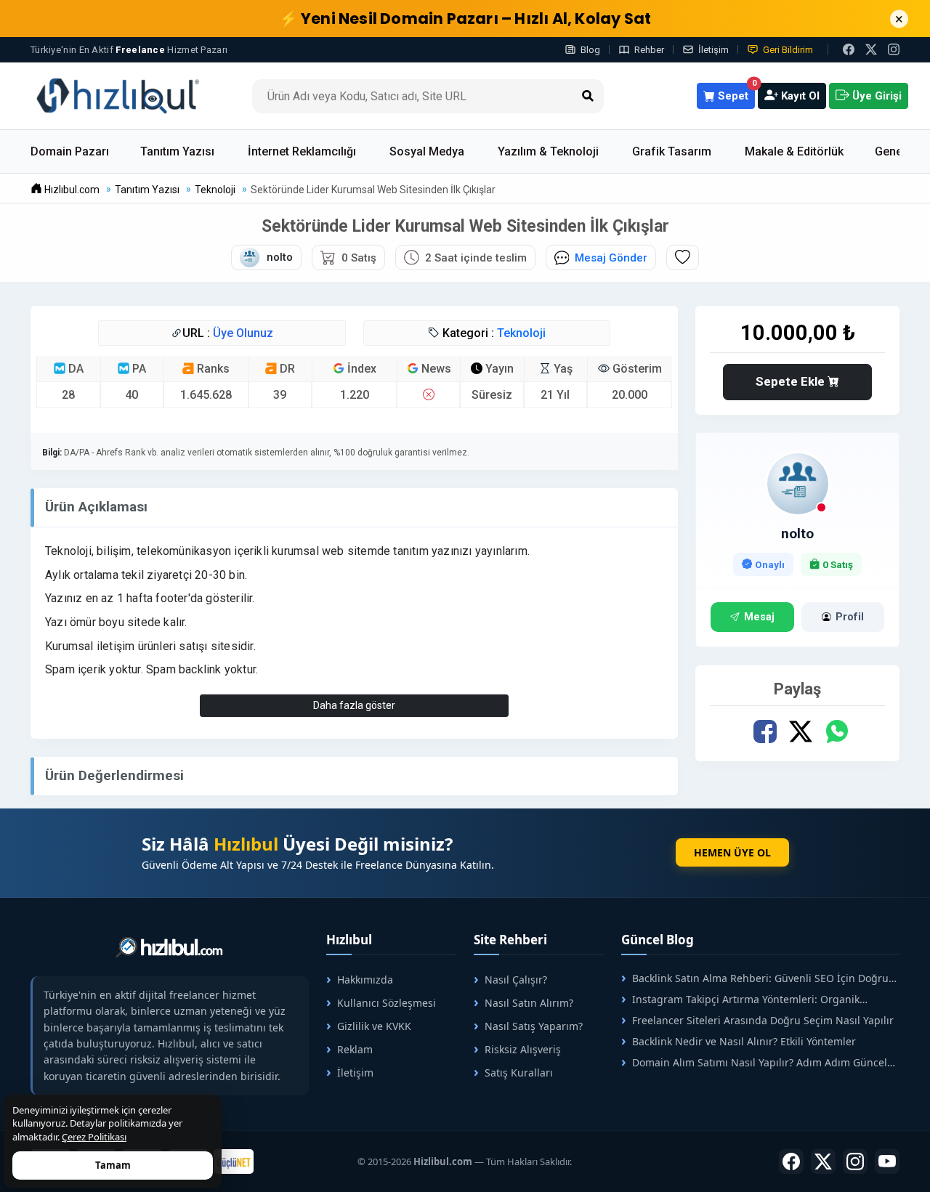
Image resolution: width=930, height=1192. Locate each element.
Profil (850, 617)
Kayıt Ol (799, 95)
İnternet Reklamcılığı (302, 151)
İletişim (713, 49)
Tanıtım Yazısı (177, 151)
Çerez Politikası (94, 1136)
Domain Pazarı (70, 151)
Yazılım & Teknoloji (548, 151)
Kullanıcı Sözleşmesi (386, 1003)
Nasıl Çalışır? (516, 979)
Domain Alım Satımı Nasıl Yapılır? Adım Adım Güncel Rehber (754, 1062)
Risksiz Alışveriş (523, 1049)
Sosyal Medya (426, 151)
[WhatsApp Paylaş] (836, 732)
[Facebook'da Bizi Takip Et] (848, 49)
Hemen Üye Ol (732, 852)
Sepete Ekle (792, 381)
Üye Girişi (875, 95)
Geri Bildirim (788, 49)
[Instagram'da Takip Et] (893, 49)
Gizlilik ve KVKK (374, 1026)
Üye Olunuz (243, 333)
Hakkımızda (365, 979)
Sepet (735, 92)
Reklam (355, 1049)
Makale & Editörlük (794, 151)
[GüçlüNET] (234, 1161)
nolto (797, 533)
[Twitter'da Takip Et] (823, 1161)
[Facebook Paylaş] (765, 732)
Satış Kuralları (519, 1072)
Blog (590, 49)
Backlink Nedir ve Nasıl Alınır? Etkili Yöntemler (744, 1041)
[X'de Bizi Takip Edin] (871, 49)
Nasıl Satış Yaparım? (534, 1026)
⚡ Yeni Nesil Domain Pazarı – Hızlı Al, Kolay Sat (465, 18)
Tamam (113, 1165)
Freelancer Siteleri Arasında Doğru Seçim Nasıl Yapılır (763, 1020)
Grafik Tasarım (671, 151)
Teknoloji (521, 333)
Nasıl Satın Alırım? (529, 1003)
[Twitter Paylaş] (800, 732)
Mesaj (759, 617)
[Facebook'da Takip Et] (791, 1161)
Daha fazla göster (354, 705)
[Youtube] (887, 1161)
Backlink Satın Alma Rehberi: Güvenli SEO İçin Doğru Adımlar (755, 978)
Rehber (649, 49)
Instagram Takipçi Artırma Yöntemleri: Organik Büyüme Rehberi (740, 999)
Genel (890, 151)
